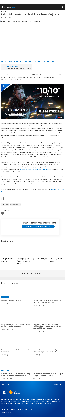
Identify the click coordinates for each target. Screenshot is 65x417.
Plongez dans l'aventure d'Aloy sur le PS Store (38, 226)
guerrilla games (5, 204)
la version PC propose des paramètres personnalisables (35, 169)
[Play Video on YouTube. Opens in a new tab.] (60, 117)
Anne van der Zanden (12, 66)
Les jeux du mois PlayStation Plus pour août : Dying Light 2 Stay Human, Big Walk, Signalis (47, 301)
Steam (53, 189)
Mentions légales (6, 412)
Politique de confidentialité (26, 409)
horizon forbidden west (15, 204)
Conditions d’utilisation (8, 409)
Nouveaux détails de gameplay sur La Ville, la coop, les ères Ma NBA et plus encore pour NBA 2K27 (48, 351)
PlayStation (9, 7)
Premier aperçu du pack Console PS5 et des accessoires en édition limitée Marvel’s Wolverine (16, 325)
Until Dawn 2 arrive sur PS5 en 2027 (11, 300)
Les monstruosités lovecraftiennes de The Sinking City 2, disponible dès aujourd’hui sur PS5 (48, 374)
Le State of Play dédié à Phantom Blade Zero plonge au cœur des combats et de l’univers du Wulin (15, 374)
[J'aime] (8, 303)
